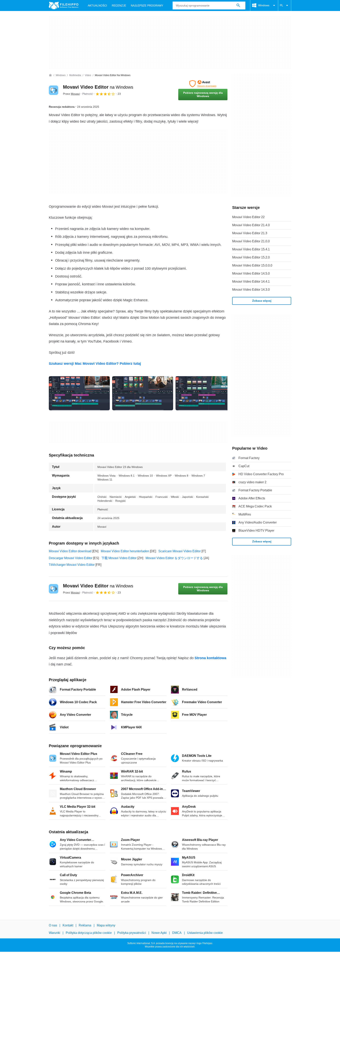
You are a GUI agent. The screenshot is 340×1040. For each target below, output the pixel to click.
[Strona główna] (50, 75)
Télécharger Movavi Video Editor (72, 564)
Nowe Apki (159, 933)
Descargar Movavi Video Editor (70, 558)
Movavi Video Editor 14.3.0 (251, 289)
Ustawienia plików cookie (205, 933)
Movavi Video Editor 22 (248, 217)
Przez (71, 93)
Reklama (85, 925)
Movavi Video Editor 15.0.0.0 (252, 265)
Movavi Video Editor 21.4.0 (251, 225)
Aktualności (97, 5)
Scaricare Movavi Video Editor (179, 551)
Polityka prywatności (131, 933)
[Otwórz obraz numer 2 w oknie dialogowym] (206, 393)
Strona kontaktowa (210, 658)
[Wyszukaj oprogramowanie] (238, 5)
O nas (53, 925)
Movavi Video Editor (98, 87)
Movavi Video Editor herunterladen (125, 551)
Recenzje (119, 5)
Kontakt (68, 925)
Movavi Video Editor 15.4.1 (251, 249)
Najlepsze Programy (147, 5)
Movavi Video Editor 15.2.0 (251, 257)
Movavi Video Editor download (70, 551)
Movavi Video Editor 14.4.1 (251, 281)
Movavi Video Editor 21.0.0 (251, 241)
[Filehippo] (63, 5)
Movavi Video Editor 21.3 (249, 233)
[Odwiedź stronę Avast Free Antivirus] (202, 83)
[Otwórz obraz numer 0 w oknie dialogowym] (79, 393)
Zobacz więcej (261, 300)
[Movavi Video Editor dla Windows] (53, 90)
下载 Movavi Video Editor (119, 558)
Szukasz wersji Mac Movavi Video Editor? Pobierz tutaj (95, 364)
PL (281, 5)
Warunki (54, 933)
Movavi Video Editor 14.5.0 (251, 273)
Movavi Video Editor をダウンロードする (174, 558)
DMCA (177, 933)
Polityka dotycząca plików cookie (89, 933)
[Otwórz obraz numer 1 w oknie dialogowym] (142, 393)
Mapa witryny (106, 925)
